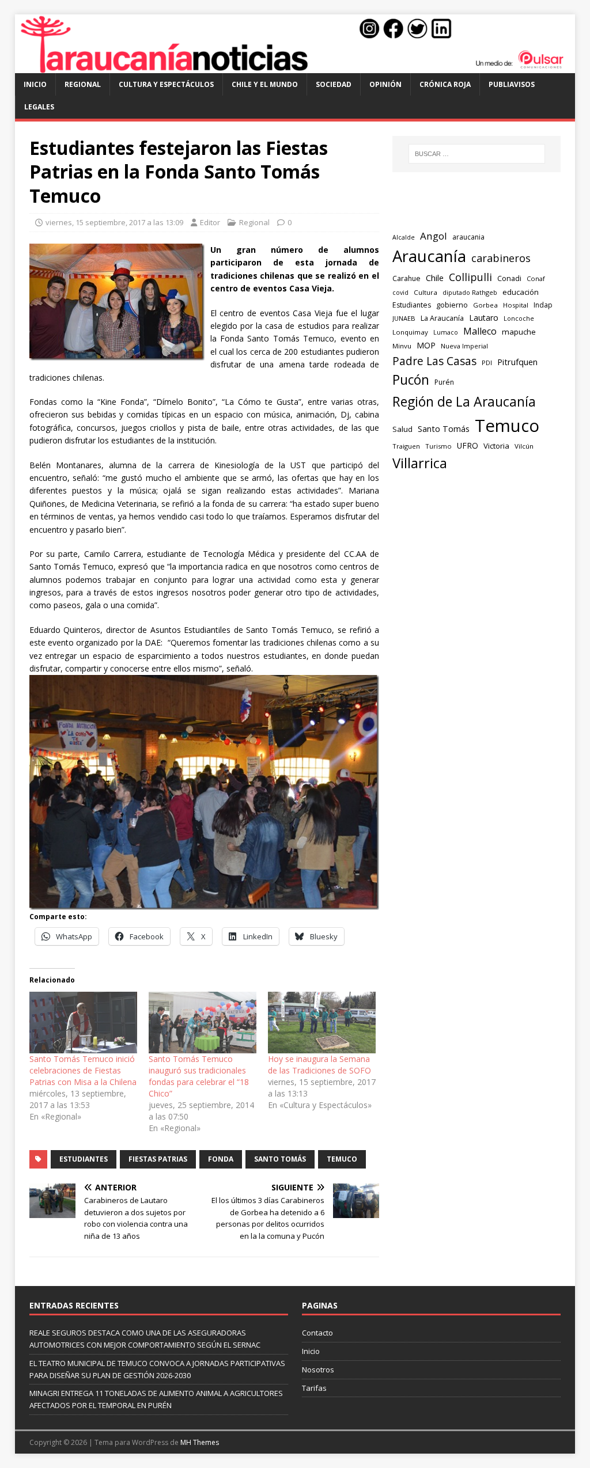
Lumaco (445, 332)
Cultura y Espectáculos (166, 84)
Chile (435, 277)
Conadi (509, 278)
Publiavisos (512, 84)
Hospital (515, 305)
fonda (220, 1159)
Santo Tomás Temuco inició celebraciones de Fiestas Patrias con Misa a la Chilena (83, 1070)
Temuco (342, 1159)
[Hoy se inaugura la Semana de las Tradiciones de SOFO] (322, 1022)
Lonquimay (410, 332)
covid (400, 293)
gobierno (452, 304)
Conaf (536, 278)
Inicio (35, 84)
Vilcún (524, 446)
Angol (433, 235)
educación (520, 292)
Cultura (425, 292)
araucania (468, 237)
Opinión (385, 84)
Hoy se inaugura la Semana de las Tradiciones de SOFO (319, 1064)
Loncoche (519, 318)
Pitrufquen (517, 361)
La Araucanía (442, 318)
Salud (402, 429)
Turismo (438, 446)
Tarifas (314, 1388)
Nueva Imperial (464, 346)
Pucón (410, 380)
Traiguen (406, 446)
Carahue (406, 278)
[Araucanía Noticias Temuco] (295, 66)
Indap (543, 305)
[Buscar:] (477, 154)
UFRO (467, 445)
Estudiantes (83, 1159)
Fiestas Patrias (157, 1159)
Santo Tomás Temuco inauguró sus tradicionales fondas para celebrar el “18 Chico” (199, 1076)
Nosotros (318, 1369)
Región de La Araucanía (464, 401)
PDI (487, 362)
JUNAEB (403, 318)
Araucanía (429, 256)
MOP (426, 345)
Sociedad (333, 84)
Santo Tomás (280, 1159)
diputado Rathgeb (469, 292)
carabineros (501, 258)
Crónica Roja (445, 84)
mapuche (519, 332)
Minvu (401, 346)
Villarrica (419, 463)
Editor (210, 222)
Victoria (496, 446)
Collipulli (470, 277)
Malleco (480, 331)
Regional (83, 84)
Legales (39, 107)
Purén (444, 382)
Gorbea (485, 305)
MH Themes (199, 1442)
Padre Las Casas (434, 361)
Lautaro (483, 317)
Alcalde (403, 237)
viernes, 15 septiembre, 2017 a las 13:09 (114, 222)
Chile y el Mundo (265, 84)
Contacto (317, 1332)
